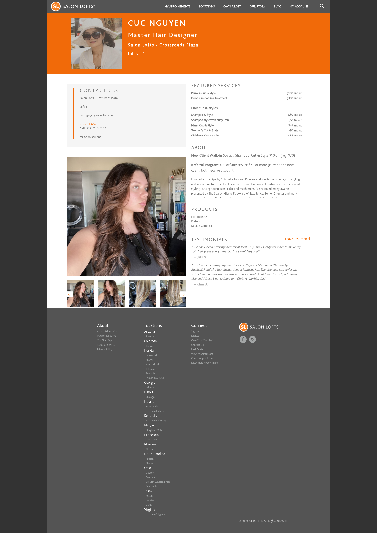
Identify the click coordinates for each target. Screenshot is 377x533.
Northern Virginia (155, 514)
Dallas (149, 504)
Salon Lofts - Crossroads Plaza (163, 44)
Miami (149, 359)
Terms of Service (106, 344)
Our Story (257, 6)
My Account (299, 6)
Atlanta (150, 387)
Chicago (150, 396)
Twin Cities (152, 439)
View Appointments (202, 353)
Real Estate (197, 349)
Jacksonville (152, 355)
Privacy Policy (104, 349)
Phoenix (150, 336)
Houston (150, 500)
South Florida (153, 364)
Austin (149, 495)
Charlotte (151, 463)
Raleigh (150, 458)
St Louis (150, 449)
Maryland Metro (154, 430)
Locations (207, 6)
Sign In (195, 331)
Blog (277, 6)
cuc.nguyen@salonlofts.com (97, 115)
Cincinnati (151, 486)
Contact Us (197, 344)
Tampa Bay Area (155, 377)
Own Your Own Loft (202, 340)
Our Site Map (104, 340)
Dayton (150, 472)
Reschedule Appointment (204, 362)
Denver (149, 346)
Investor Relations (106, 335)
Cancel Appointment (202, 358)
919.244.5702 (88, 124)
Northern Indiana (155, 411)
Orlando (150, 369)
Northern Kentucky (156, 420)
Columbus (151, 477)
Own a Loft (232, 6)
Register (195, 335)
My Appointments (177, 6)
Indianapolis (152, 406)
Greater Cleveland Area (158, 481)
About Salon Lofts (107, 331)
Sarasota (150, 373)
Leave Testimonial (297, 239)
